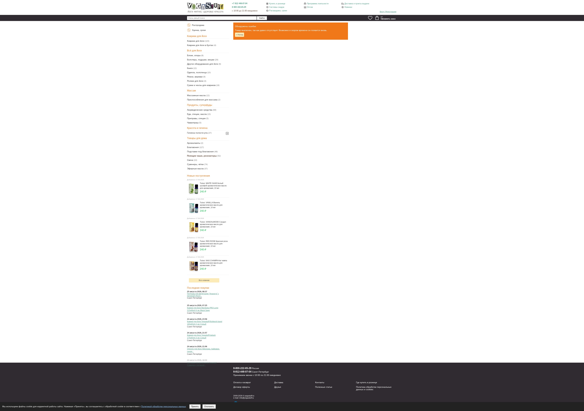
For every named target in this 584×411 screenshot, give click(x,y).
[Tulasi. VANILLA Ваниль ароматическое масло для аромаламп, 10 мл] (193, 213)
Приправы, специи (196, 118)
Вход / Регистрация (388, 12)
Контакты (319, 382)
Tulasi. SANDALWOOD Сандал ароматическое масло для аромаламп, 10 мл (213, 224)
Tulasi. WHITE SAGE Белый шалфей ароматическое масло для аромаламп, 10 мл (213, 185)
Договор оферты (241, 387)
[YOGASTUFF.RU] (205, 12)
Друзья (277, 387)
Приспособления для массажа (202, 99)
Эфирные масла (195, 168)
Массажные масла (196, 95)
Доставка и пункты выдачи (356, 3)
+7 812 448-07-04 (239, 3)
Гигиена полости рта (197, 133)
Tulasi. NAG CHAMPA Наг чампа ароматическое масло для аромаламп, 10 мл (213, 262)
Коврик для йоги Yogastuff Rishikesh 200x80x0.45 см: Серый (202, 295)
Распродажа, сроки (278, 10)
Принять (195, 406)
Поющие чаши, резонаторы (202, 156)
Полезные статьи (323, 387)
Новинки (348, 7)
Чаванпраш (192, 122)
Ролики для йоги (195, 81)
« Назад (239, 35)
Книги (190, 68)
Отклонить (209, 406)
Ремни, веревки (195, 76)
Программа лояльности (317, 3)
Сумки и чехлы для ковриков (201, 85)
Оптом (310, 7)
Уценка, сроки (198, 30)
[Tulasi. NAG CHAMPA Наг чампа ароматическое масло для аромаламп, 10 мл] (193, 271)
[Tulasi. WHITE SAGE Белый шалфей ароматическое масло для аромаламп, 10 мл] (193, 194)
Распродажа (197, 25)
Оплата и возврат (242, 382)
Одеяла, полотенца (197, 72)
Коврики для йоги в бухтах (200, 45)
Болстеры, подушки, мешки (200, 59)
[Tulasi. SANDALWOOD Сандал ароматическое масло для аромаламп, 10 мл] (193, 233)
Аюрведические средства (199, 110)
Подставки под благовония (200, 151)
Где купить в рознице (366, 382)
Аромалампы (193, 143)
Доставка (278, 382)
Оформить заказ (388, 19)
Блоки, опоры (194, 55)
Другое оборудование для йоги (202, 64)
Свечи (190, 160)
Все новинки (204, 280)
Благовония (193, 147)
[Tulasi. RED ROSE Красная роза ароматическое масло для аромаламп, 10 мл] (193, 252)
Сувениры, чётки (195, 164)
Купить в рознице (277, 3)
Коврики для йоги (195, 41)
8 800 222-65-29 (239, 7)
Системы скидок (276, 7)
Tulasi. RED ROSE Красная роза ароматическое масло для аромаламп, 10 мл (214, 243)
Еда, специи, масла (197, 114)
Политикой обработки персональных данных (163, 406)
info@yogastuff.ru (246, 398)
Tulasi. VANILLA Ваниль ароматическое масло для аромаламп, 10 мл (211, 205)
